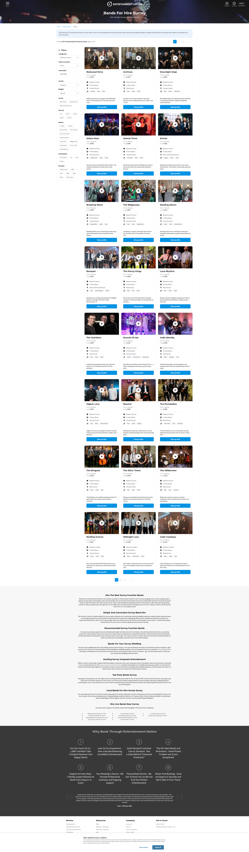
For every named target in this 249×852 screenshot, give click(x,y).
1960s (72, 169)
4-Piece (75, 114)
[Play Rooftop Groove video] (101, 523)
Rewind (127, 404)
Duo (61, 114)
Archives (127, 72)
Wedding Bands (70, 824)
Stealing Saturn (168, 205)
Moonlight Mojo (168, 72)
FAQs (97, 824)
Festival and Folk (64, 137)
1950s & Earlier (64, 169)
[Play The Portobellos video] (175, 390)
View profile (102, 107)
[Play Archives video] (138, 58)
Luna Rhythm (167, 271)
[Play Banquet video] (101, 257)
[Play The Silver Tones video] (138, 456)
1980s (67, 173)
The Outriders (93, 337)
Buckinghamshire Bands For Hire (97, 717)
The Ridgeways (131, 205)
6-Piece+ (69, 118)
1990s (74, 173)
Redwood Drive (94, 72)
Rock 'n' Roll (73, 145)
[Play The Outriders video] (101, 323)
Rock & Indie (63, 145)
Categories (63, 54)
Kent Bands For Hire (127, 719)
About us (128, 827)
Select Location (64, 62)
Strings (61, 161)
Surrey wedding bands (164, 649)
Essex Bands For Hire (127, 714)
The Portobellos (168, 404)
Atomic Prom (130, 138)
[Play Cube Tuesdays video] (175, 523)
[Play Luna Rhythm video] (175, 257)
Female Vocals (73, 102)
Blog (97, 832)
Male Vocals (63, 102)
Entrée (163, 138)
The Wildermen (168, 470)
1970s (61, 173)
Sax (71, 157)
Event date (62, 70)
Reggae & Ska (73, 141)
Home (58, 27)
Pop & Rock (63, 141)
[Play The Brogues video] (101, 456)
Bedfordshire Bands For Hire (97, 714)
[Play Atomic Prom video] (138, 124)
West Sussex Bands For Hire (158, 716)
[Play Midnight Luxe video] (138, 523)
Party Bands (69, 832)
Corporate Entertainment (73, 829)
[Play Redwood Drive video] (101, 58)
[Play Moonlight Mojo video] (175, 58)
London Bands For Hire (157, 714)
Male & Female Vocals (65, 106)
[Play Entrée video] (175, 124)
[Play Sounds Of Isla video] (138, 323)
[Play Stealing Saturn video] (175, 190)
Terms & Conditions (131, 829)
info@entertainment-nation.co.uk (165, 827)
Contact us (129, 824)
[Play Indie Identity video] (175, 323)
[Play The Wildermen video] (175, 456)
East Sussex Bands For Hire (97, 719)
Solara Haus (92, 138)
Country (70, 126)
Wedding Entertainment (73, 827)
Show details (143, 847)
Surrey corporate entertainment (110, 665)
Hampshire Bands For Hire (127, 716)
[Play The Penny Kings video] (138, 257)
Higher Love (93, 404)
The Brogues (93, 470)
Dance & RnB (63, 130)
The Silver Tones (132, 470)
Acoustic (62, 126)
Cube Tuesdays (168, 537)
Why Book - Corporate (102, 829)
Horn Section (63, 157)
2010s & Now (69, 177)
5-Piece (62, 118)
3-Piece (68, 114)
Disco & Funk (73, 130)
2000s (61, 177)
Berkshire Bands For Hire (97, 716)
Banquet (91, 271)
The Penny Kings (132, 271)
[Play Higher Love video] (101, 390)
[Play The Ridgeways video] (138, 190)
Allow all (158, 847)
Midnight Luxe (131, 537)
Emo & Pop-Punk (64, 134)
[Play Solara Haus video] (101, 124)
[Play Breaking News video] (101, 190)
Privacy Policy (130, 832)
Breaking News (94, 205)
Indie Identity (167, 337)
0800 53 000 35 (160, 824)
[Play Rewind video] (138, 390)
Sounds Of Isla (131, 337)
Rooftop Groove (94, 537)
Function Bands (67, 27)
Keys (77, 157)
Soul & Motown (64, 149)
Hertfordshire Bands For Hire (127, 717)
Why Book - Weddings (102, 827)
